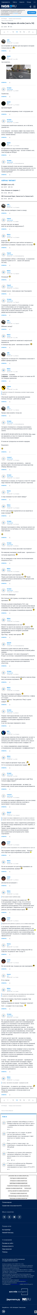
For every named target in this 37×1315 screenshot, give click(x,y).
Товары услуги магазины (15, 18)
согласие (15, 13)
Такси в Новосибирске (7, 20)
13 (13, 32)
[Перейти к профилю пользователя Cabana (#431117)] (3, 388)
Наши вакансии (7, 1249)
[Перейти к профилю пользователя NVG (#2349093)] (3, 733)
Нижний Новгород (7, 1232)
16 (24, 32)
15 (20, 32)
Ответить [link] (3, 50)
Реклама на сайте (7, 1243)
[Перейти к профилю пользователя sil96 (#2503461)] (3, 41)
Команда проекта (7, 1246)
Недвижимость (6, 2)
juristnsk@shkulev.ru (22, 1282)
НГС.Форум (4, 18)
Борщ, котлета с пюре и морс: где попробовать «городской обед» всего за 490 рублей (20, 1145)
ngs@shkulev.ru (23, 1280)
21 (29, 32)
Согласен (31, 12)
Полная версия (6, 1202)
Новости (21, 2)
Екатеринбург (6, 1230)
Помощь (5, 1252)
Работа (15, 2)
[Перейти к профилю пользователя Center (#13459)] (3, 843)
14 (17, 32)
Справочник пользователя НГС (12, 1205)
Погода (29, 2)
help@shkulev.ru (15, 1284)
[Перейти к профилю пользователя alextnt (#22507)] (3, 58)
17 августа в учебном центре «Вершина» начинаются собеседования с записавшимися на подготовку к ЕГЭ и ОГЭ (20, 1165)
